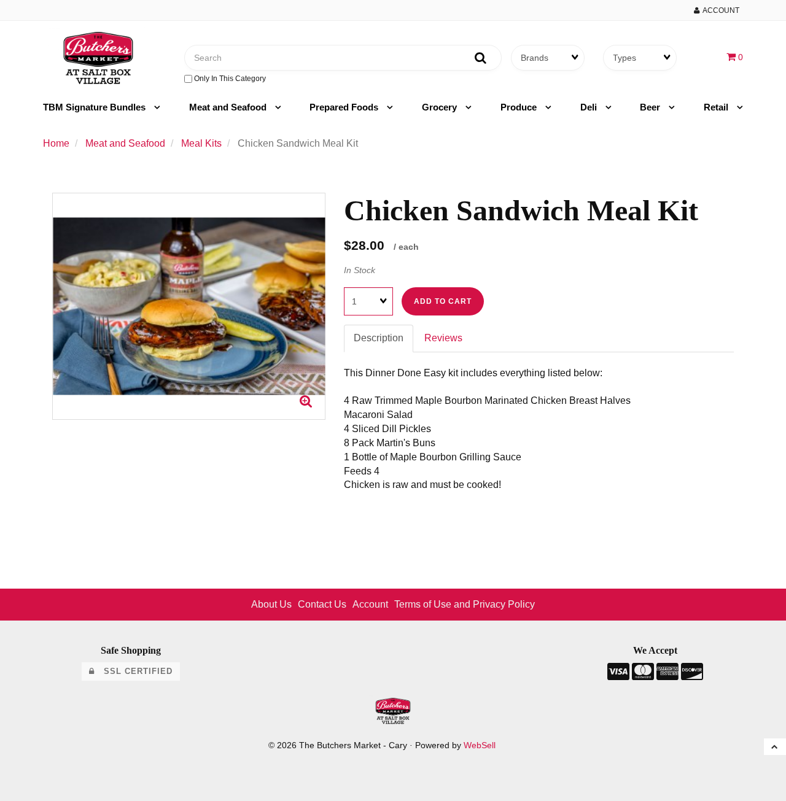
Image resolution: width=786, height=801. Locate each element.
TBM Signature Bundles (95, 107)
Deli (589, 107)
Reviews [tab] (443, 338)
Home (56, 143)
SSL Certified (134, 671)
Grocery (440, 107)
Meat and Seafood (229, 107)
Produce (519, 107)
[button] (734, 57)
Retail (717, 107)
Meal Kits (201, 143)
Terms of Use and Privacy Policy (464, 604)
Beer (651, 107)
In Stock (359, 270)
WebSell (480, 745)
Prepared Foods (345, 107)
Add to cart (443, 301)
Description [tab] (378, 338)
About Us (271, 604)
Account (719, 10)
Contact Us (322, 604)
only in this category (229, 78)
